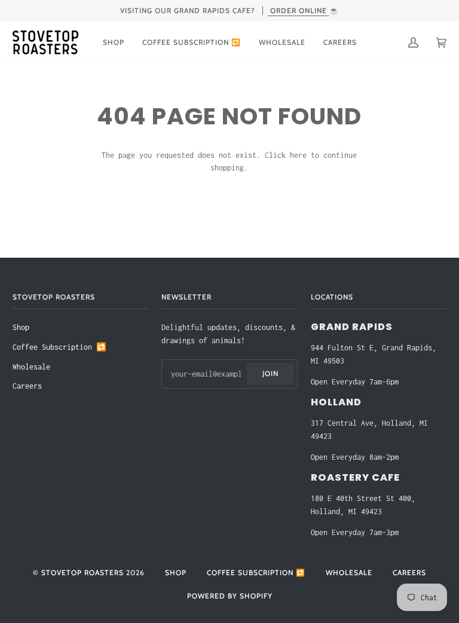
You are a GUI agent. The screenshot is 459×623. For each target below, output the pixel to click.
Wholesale (31, 366)
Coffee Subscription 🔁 (59, 347)
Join (270, 373)
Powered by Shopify (230, 595)
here (298, 155)
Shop (21, 327)
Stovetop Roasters (82, 572)
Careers (27, 385)
